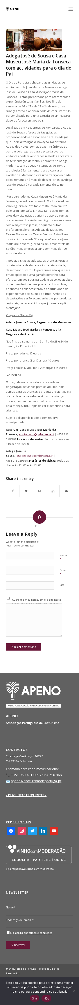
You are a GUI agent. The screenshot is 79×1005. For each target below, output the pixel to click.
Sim (34, 998)
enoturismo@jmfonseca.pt (36, 434)
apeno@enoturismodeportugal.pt (36, 780)
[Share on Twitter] (26, 491)
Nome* (10, 907)
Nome (63, 557)
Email (63, 572)
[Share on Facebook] (13, 491)
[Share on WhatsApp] (39, 491)
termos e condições (39, 933)
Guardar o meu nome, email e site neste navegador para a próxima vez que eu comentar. (36, 603)
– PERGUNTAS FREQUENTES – (26, 795)
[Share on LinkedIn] (52, 491)
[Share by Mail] (66, 491)
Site (62, 584)
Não (46, 998)
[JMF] (34, 40)
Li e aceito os (31, 933)
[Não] (73, 991)
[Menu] (70, 9)
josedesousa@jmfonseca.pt (34, 456)
